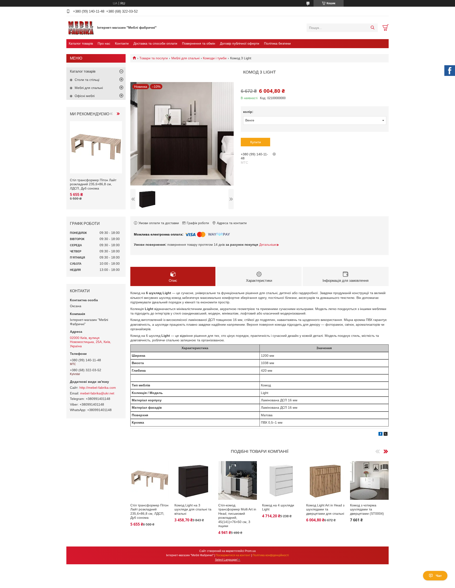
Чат (439, 576)
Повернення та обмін (198, 43)
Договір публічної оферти (239, 43)
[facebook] (380, 434)
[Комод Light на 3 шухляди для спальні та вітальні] (193, 480)
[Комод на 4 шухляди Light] (281, 480)
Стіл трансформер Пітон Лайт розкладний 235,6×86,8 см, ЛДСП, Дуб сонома (149, 511)
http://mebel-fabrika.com (97, 387)
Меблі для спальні (185, 58)
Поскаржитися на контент (233, 555)
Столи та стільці (87, 80)
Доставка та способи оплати (155, 43)
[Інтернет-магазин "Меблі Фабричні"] (80, 27)
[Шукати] (372, 27)
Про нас (104, 43)
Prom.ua (250, 551)
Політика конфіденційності (271, 555)
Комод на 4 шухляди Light (278, 507)
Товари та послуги (153, 58)
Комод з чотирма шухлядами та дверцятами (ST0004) (367, 509)
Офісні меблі (85, 96)
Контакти (122, 43)
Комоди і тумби (215, 58)
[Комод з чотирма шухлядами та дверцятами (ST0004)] (369, 480)
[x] (385, 434)
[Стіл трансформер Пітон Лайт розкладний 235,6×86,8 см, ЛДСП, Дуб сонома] (149, 480)
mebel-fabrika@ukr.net (97, 393)
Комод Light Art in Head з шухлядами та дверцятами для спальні (325, 509)
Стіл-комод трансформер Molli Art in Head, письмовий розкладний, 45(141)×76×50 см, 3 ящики (237, 515)
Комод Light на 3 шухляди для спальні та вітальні (192, 509)
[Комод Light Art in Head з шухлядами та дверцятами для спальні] (325, 480)
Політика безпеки (277, 43)
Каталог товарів (81, 43)
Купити (255, 142)
